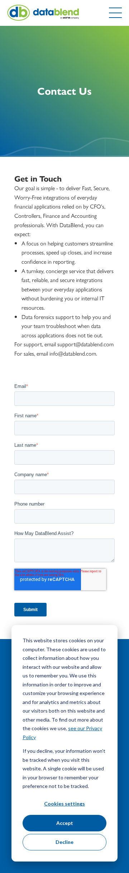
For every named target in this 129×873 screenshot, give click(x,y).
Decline (64, 842)
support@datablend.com (85, 344)
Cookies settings (64, 804)
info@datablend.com (72, 353)
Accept (64, 823)
